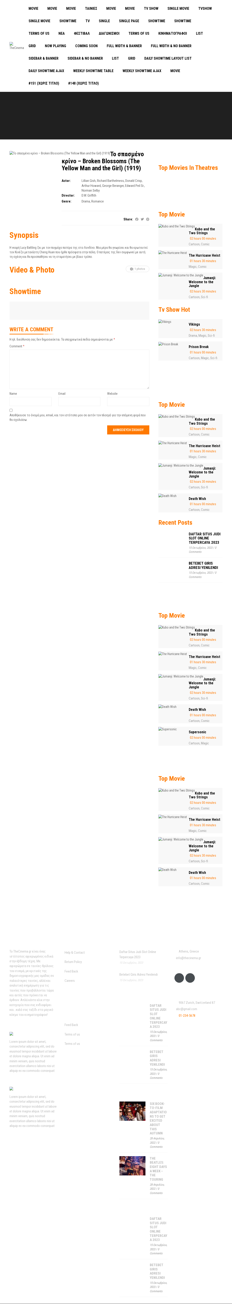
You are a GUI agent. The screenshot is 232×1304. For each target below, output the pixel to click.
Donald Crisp (133, 181)
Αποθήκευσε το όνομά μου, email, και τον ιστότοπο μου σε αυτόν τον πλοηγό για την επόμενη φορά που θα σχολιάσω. (78, 417)
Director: (68, 195)
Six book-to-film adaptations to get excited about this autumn (158, 1119)
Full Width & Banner (124, 46)
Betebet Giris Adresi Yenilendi (203, 565)
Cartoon (194, 244)
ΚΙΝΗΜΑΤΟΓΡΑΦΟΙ (172, 33)
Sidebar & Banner (43, 58)
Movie (33, 8)
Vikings (194, 324)
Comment (17, 346)
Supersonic (197, 732)
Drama (86, 201)
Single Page (129, 21)
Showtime (67, 21)
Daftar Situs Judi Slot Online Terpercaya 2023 (204, 538)
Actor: (66, 181)
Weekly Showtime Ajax (142, 71)
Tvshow (205, 8)
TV (87, 21)
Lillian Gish (89, 181)
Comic (205, 244)
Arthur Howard (91, 186)
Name (13, 393)
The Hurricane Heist (204, 255)
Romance (97, 201)
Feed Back (71, 971)
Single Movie (178, 8)
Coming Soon (86, 46)
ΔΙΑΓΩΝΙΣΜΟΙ (109, 33)
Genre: (66, 201)
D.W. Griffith (89, 195)
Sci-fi (204, 297)
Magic (193, 267)
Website (112, 393)
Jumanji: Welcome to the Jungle (202, 282)
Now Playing (55, 46)
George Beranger (113, 186)
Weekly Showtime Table (93, 71)
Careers (70, 981)
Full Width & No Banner (171, 46)
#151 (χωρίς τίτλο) (44, 83)
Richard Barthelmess (110, 181)
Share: (128, 219)
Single (104, 21)
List (199, 33)
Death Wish (197, 499)
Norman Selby (91, 190)
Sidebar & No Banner (85, 58)
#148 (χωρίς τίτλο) (83, 83)
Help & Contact (75, 953)
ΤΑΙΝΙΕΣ (91, 8)
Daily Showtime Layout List (168, 58)
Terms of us (39, 33)
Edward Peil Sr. (134, 186)
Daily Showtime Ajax (46, 71)
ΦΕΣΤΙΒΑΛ (82, 33)
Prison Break (199, 347)
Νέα (61, 33)
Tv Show (151, 8)
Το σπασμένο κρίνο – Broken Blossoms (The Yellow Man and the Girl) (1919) (103, 161)
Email (61, 393)
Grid (32, 46)
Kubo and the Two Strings (202, 231)
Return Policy (73, 962)
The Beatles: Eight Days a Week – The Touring (158, 1169)
